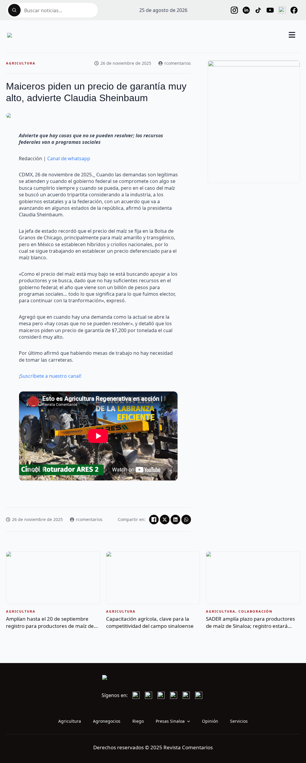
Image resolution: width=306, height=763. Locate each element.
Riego (138, 721)
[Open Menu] (292, 35)
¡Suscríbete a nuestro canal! (50, 376)
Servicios (239, 721)
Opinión (210, 721)
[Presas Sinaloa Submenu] (190, 721)
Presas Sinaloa (170, 721)
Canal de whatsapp (68, 158)
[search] (14, 10)
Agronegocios (106, 721)
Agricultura (69, 721)
